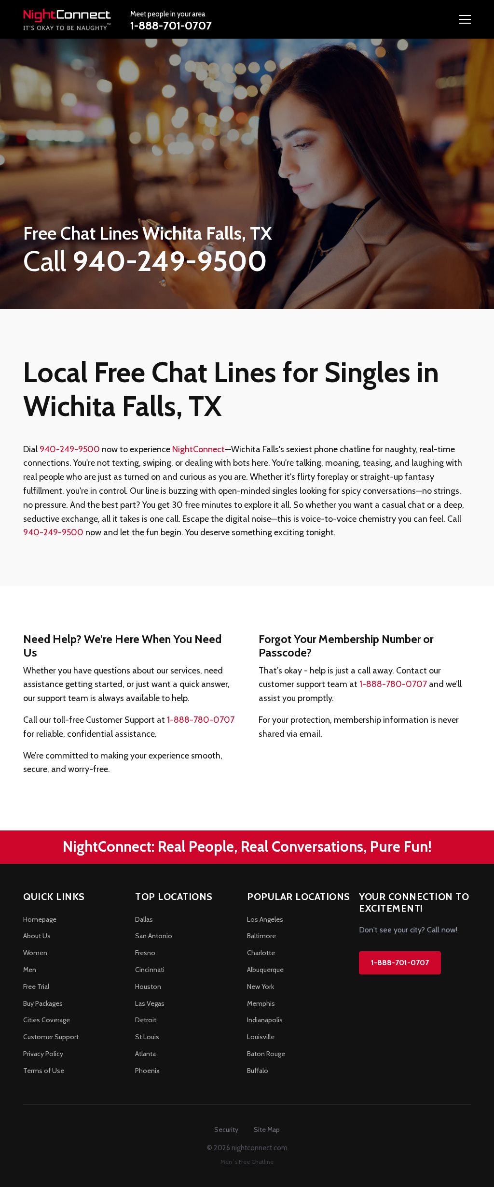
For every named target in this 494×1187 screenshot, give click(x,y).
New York (260, 986)
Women (35, 952)
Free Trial (36, 986)
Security (226, 1129)
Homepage (39, 919)
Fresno (145, 952)
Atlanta (145, 1053)
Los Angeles (265, 919)
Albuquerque (265, 969)
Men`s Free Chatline (247, 1161)
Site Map (267, 1129)
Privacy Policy (43, 1053)
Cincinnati (150, 969)
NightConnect (198, 449)
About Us (37, 935)
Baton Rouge (266, 1053)
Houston (148, 986)
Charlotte (261, 952)
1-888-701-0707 (171, 25)
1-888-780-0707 (200, 720)
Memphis (261, 1003)
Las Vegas (150, 1003)
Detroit (145, 1019)
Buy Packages (43, 1003)
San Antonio (153, 935)
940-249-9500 (70, 449)
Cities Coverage (46, 1019)
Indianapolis (265, 1019)
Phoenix (147, 1070)
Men (29, 969)
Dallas (144, 919)
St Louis (147, 1036)
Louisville (260, 1036)
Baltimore (261, 935)
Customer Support (51, 1036)
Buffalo (257, 1070)
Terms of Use (43, 1070)
